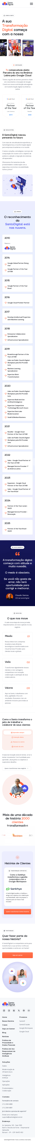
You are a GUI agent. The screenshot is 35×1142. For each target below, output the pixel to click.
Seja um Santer (8, 1029)
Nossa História (8, 1021)
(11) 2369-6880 (7, 1104)
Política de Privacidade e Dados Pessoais (8, 1042)
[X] (19, 1010)
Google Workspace (26, 1028)
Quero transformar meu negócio (15, 768)
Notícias (5, 1036)
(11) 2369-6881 (7, 1108)
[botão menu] (31, 3)
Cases (4, 1025)
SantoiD (22, 1021)
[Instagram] (4, 1010)
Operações (6, 1081)
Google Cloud (24, 1032)
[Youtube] (29, 1010)
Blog (4, 1033)
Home (4, 1017)
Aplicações (6, 1085)
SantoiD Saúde (24, 1025)
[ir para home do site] (7, 4)
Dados (4, 1066)
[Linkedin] (14, 1010)
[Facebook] (9, 1010)
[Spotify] (24, 1010)
